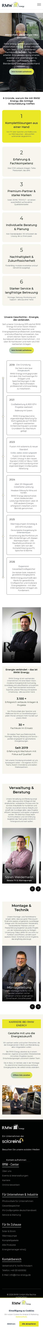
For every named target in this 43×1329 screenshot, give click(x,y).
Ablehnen (11, 1324)
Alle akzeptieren (29, 1324)
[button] (32, 889)
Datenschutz (21, 1317)
